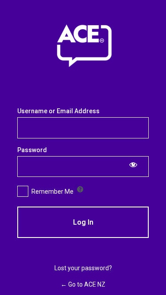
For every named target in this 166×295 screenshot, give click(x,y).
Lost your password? (83, 268)
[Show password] (133, 164)
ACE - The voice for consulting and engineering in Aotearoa (83, 47)
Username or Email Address (58, 111)
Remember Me (52, 191)
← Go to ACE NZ (83, 284)
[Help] (80, 189)
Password (32, 149)
